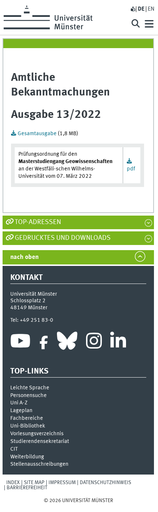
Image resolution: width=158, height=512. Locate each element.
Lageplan (21, 411)
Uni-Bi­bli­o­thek (27, 426)
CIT (14, 449)
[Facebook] (43, 342)
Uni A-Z (19, 403)
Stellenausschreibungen (39, 464)
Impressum (62, 482)
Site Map (34, 482)
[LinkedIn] (118, 342)
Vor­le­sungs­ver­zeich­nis (37, 434)
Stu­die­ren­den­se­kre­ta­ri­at (39, 441)
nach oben (24, 257)
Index (13, 482)
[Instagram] (94, 342)
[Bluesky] (67, 342)
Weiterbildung (27, 457)
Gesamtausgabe (38, 134)
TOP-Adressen (38, 222)
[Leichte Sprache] (132, 9)
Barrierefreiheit (27, 487)
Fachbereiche (26, 418)
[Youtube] (20, 342)
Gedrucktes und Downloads (63, 238)
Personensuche (28, 396)
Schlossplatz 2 (28, 301)
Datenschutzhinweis (105, 482)
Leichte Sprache (29, 388)
